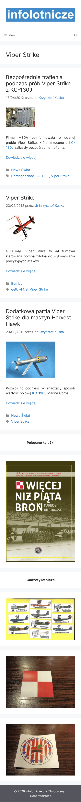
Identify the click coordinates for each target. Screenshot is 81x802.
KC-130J (42, 176)
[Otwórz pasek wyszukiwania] (75, 35)
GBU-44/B (19, 289)
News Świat (20, 170)
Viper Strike (60, 176)
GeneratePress (40, 796)
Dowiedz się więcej (21, 157)
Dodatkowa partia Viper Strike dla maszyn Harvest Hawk (38, 317)
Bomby (16, 283)
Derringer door (22, 176)
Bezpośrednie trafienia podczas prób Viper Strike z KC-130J (38, 83)
